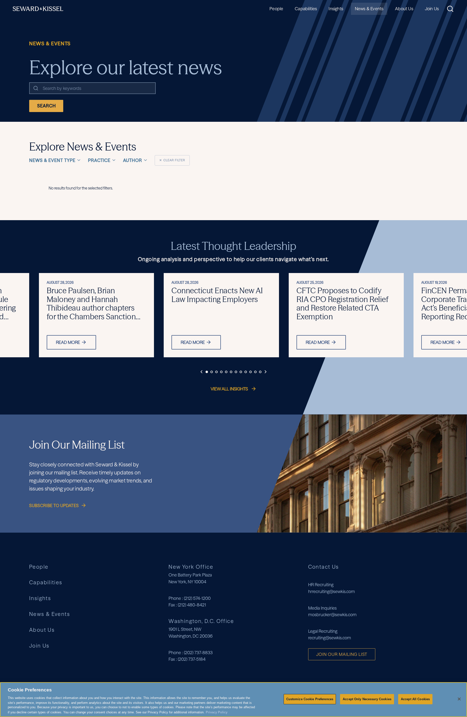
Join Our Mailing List (341, 654)
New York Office (191, 567)
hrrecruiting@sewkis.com (331, 591)
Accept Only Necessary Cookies (367, 699)
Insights (336, 8)
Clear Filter (172, 160)
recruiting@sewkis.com (329, 638)
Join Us (432, 8)
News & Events (369, 8)
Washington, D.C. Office (201, 621)
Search (46, 106)
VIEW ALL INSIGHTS (230, 389)
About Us (404, 8)
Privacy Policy (216, 712)
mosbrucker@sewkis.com (332, 614)
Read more (68, 342)
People (276, 8)
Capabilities (306, 8)
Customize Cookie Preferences (309, 699)
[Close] (459, 699)
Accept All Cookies (415, 699)
